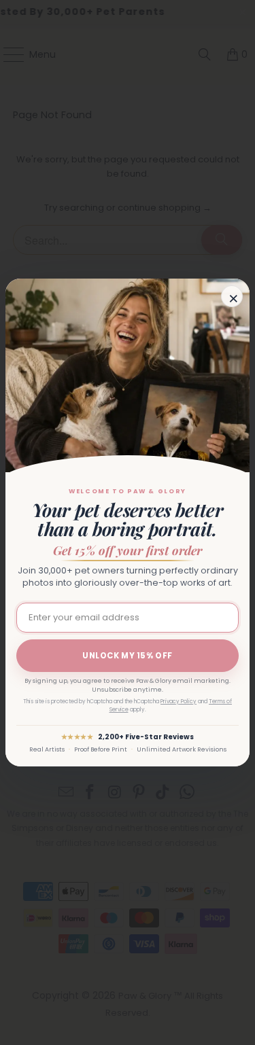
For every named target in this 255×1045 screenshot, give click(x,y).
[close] (232, 296)
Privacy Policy (178, 701)
